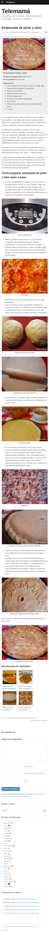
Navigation (10, 2)
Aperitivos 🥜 (8, 823)
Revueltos (7, 861)
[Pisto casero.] (25, 293)
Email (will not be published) (34, 773)
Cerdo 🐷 (7, 831)
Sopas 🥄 (7, 871)
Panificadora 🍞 (16, 32)
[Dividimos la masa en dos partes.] (25, 350)
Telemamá (16, 11)
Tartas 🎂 (7, 874)
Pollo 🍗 (7, 853)
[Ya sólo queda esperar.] (25, 232)
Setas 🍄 (6, 869)
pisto (27, 239)
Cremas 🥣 (7, 833)
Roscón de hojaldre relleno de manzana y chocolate (19, 718)
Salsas (6, 864)
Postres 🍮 (7, 856)
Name (28, 766)
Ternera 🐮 (7, 876)
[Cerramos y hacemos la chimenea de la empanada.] (25, 543)
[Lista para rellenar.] (25, 440)
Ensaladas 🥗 (8, 838)
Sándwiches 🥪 (9, 866)
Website (26, 780)
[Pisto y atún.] (25, 503)
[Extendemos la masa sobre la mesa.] (25, 391)
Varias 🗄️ (7, 884)
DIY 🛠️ (6, 836)
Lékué (6, 843)
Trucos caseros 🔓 (10, 881)
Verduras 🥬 (26, 32)
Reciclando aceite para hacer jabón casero (24, 906)
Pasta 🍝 (6, 848)
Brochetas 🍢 (8, 828)
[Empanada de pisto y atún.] (25, 659)
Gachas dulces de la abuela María (28, 902)
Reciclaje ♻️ (8, 858)
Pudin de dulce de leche (39, 720)
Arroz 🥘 (7, 826)
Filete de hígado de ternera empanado (23, 899)
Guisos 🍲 (7, 841)
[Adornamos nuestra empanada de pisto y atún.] (25, 611)
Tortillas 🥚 (8, 879)
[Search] (45, 810)
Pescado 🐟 (7, 851)
